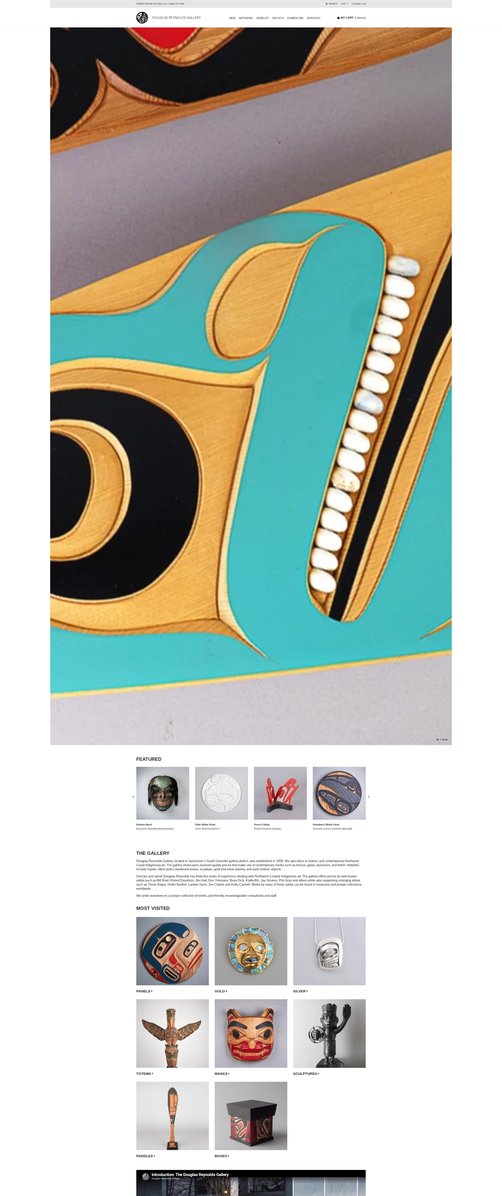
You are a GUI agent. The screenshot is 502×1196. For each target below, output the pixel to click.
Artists (278, 18)
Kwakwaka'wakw (164, 828)
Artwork (246, 18)
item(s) (353, 17)
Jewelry (262, 18)
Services (313, 18)
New (232, 18)
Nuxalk (347, 828)
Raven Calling (261, 824)
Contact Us (359, 4)
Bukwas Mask (144, 824)
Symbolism (295, 18)
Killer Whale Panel (205, 824)
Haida (276, 828)
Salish (215, 828)
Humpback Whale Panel (326, 824)
